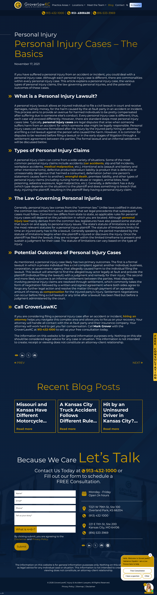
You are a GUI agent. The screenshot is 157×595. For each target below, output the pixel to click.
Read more (24, 429)
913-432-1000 (55, 13)
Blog (111, 5)
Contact (119, 5)
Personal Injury (35, 34)
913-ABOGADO (80, 13)
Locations (77, 5)
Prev (21, 362)
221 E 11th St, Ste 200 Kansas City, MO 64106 (104, 525)
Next (136, 362)
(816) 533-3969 (98, 532)
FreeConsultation (155, 357)
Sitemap (80, 587)
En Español (136, 5)
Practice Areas (60, 5)
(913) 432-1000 (98, 515)
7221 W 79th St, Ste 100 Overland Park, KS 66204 (106, 508)
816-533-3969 (106, 13)
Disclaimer (20, 539)
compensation (53, 291)
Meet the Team (95, 5)
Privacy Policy (40, 539)
